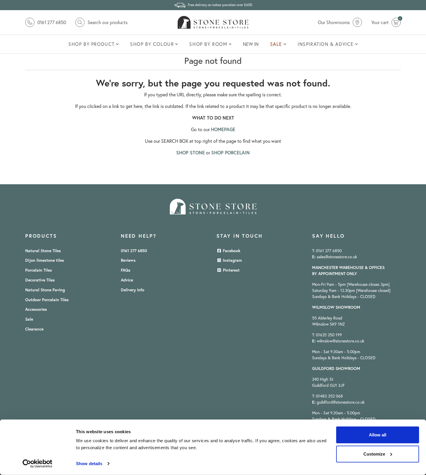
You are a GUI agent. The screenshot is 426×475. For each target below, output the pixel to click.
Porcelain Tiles (38, 270)
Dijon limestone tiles (44, 260)
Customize (374, 453)
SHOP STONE (190, 152)
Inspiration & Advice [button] (326, 44)
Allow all (377, 434)
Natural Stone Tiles (43, 250)
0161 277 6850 (134, 250)
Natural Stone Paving (45, 289)
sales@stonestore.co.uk (337, 256)
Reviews (128, 260)
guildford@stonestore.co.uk (341, 402)
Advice (127, 280)
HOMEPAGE (223, 129)
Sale (29, 319)
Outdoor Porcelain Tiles (47, 299)
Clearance (34, 329)
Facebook (231, 250)
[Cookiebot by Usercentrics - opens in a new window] (37, 463)
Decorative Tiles (40, 280)
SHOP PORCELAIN (230, 152)
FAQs (125, 270)
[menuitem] (93, 44)
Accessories (36, 309)
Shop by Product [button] (91, 44)
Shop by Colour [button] (152, 44)
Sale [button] (276, 44)
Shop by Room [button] (208, 44)
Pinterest (231, 270)
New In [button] (250, 44)
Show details (89, 463)
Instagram (232, 260)
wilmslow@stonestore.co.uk (340, 341)
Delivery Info (132, 289)
